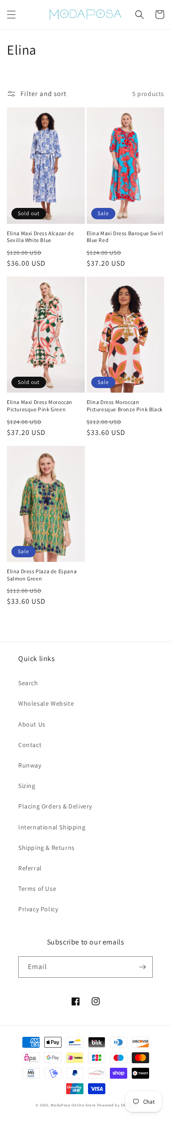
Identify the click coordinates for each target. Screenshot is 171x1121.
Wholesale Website (46, 703)
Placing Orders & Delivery (55, 806)
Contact (29, 745)
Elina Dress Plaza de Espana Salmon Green (42, 575)
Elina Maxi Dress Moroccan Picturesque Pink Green (40, 406)
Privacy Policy (38, 909)
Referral (30, 868)
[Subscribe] (142, 967)
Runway (29, 765)
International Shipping (51, 827)
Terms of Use (37, 888)
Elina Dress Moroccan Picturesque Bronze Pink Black (125, 406)
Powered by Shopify (116, 1104)
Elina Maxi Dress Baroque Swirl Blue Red (125, 237)
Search (28, 683)
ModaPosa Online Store (73, 1104)
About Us (32, 724)
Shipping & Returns (46, 847)
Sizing (27, 786)
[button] (11, 15)
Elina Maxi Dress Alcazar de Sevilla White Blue (40, 237)
